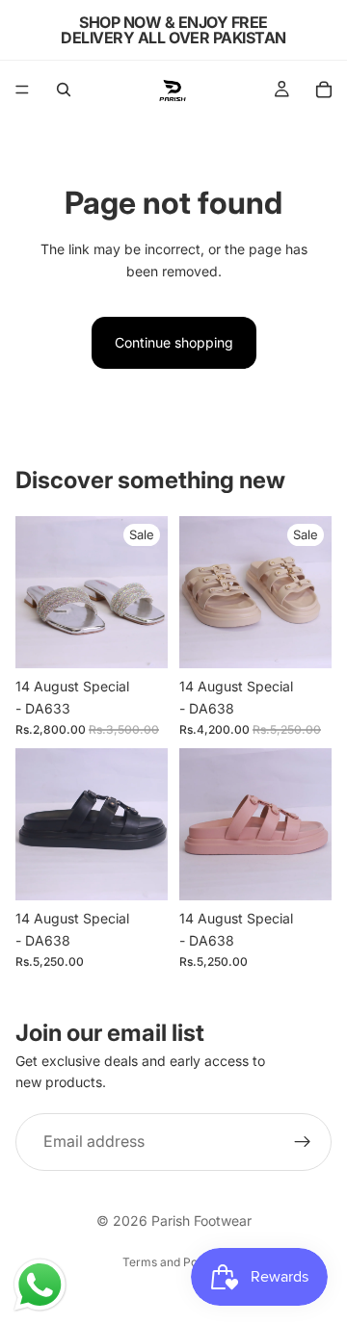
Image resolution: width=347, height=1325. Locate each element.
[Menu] (22, 89)
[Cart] (324, 89)
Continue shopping (174, 342)
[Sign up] (302, 1142)
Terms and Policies (174, 1262)
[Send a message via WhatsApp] (40, 1285)
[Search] (63, 89)
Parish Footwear (201, 1220)
